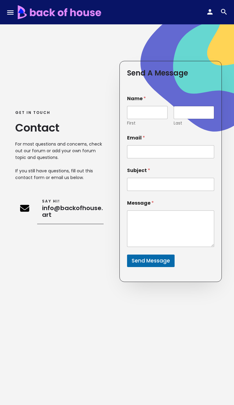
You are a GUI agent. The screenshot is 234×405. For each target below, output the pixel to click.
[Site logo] (60, 12)
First (131, 123)
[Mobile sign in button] (210, 12)
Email (136, 138)
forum (38, 151)
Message (140, 203)
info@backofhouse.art (72, 211)
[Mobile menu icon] (10, 12)
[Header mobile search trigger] (224, 12)
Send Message (151, 260)
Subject (138, 170)
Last (178, 123)
